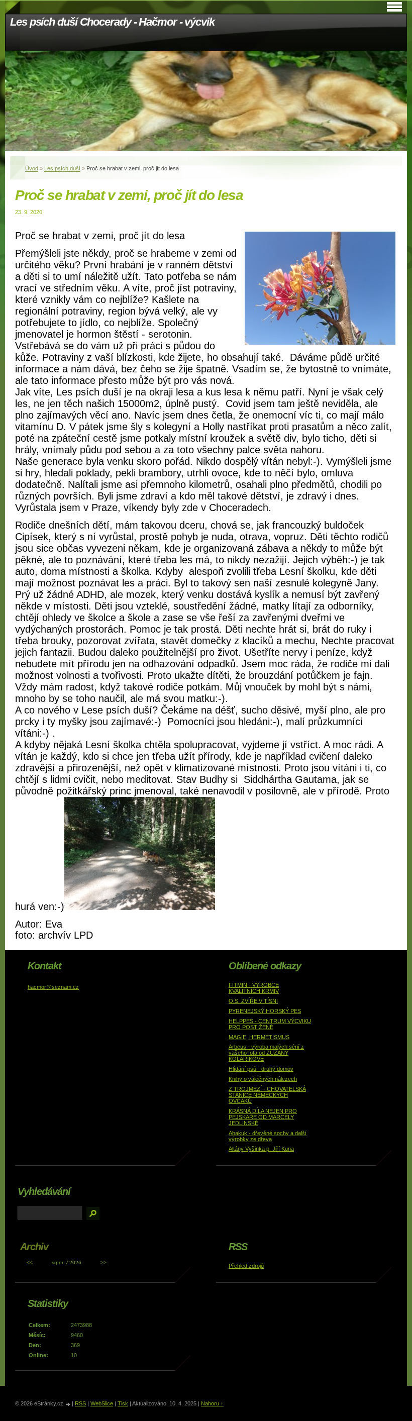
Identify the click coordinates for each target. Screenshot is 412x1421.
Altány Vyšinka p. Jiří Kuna (261, 1149)
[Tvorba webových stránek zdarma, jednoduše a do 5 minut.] (68, 1404)
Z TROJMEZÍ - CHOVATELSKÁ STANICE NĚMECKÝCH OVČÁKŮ (267, 1095)
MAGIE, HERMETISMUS (259, 1037)
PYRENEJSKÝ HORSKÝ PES (265, 1011)
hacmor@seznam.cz (53, 987)
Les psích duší (62, 168)
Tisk (123, 1403)
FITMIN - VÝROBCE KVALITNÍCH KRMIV (254, 988)
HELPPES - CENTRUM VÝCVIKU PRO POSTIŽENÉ (270, 1024)
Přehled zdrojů (246, 1266)
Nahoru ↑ (212, 1403)
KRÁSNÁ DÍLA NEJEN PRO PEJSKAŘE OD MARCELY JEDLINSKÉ (263, 1117)
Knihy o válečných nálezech (263, 1079)
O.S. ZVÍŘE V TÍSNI (253, 1001)
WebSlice (101, 1403)
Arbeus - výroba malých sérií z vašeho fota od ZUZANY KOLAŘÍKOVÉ (266, 1053)
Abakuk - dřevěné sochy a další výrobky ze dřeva (267, 1136)
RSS (80, 1403)
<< (30, 1262)
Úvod (31, 168)
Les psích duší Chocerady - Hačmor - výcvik (112, 22)
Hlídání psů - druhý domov (261, 1069)
